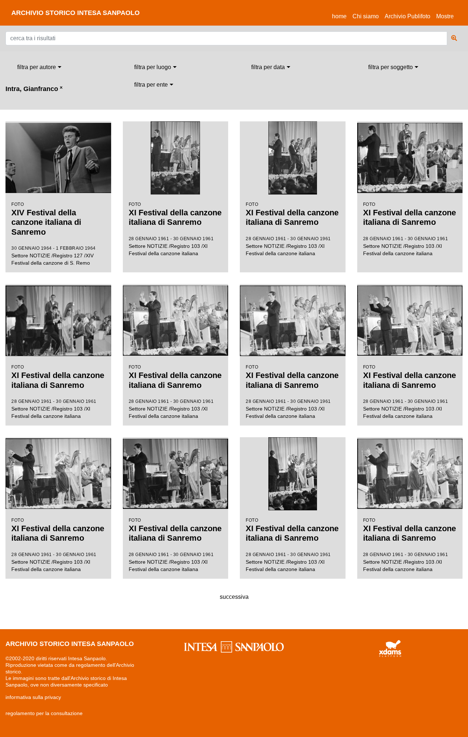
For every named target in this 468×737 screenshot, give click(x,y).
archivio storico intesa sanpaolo (75, 12)
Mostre (445, 16)
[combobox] (39, 67)
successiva (234, 597)
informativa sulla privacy (33, 697)
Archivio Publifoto (407, 16)
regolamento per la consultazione (44, 713)
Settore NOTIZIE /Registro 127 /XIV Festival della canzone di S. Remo (53, 234)
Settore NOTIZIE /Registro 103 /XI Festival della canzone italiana (175, 229)
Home (341, 16)
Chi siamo (365, 16)
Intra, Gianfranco (34, 88)
